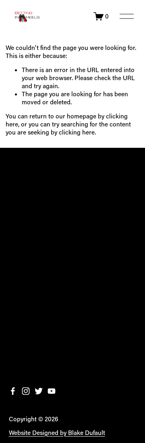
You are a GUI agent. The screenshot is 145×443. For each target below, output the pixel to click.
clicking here (77, 132)
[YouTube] (52, 391)
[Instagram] (26, 391)
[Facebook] (13, 391)
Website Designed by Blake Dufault (57, 433)
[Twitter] (39, 391)
